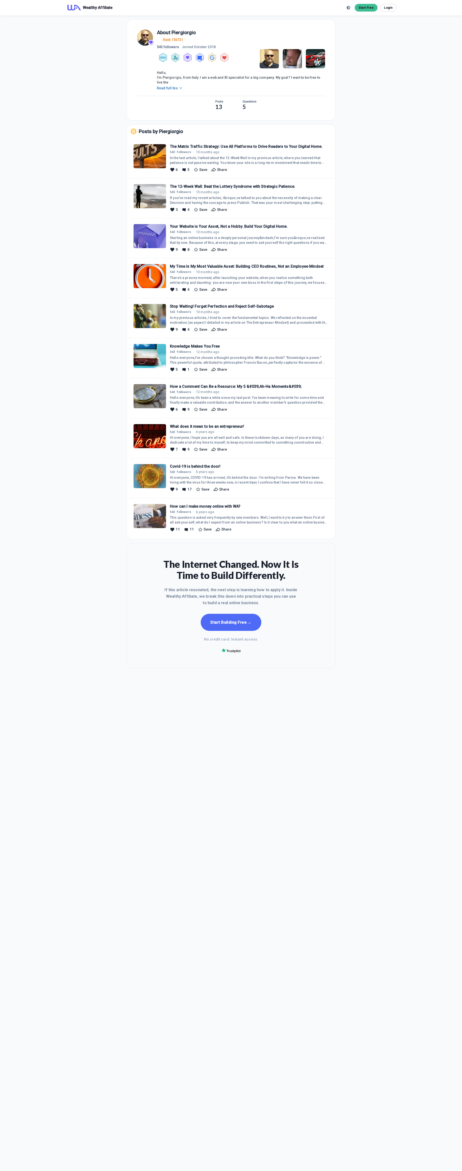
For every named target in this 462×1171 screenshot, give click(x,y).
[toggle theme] (348, 8)
